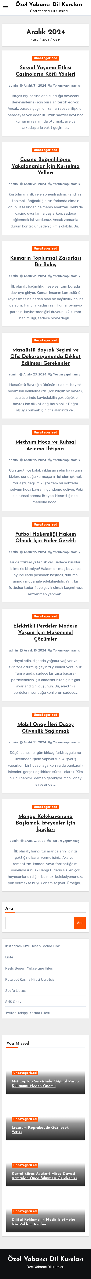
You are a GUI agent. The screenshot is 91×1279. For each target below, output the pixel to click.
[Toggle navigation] (5, 7)
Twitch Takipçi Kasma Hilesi (27, 1013)
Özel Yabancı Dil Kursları (49, 5)
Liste (9, 957)
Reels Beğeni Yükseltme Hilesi (29, 968)
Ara (9, 908)
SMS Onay (13, 1002)
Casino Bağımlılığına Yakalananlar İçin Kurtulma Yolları (46, 166)
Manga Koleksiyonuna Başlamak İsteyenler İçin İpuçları (45, 823)
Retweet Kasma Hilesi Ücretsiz (30, 980)
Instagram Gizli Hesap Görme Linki (33, 946)
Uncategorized (45, 58)
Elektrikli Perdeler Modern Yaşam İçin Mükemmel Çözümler (45, 633)
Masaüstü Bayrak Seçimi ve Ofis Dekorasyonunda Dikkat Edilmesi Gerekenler (45, 357)
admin (13, 85)
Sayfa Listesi (16, 991)
